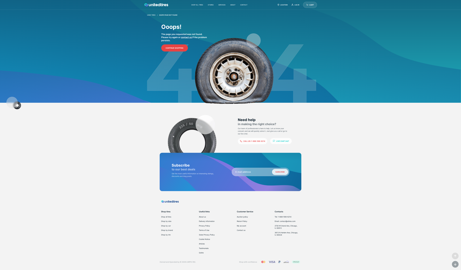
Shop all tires (166, 217)
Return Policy (242, 221)
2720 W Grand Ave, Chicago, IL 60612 (286, 227)
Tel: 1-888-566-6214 (283, 217)
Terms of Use (204, 230)
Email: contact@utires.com (285, 221)
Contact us (186, 37)
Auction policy (242, 217)
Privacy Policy (204, 226)
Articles (202, 244)
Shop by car (166, 226)
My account (241, 226)
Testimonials (204, 248)
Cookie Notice (204, 239)
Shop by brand (167, 230)
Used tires (151, 15)
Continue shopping (174, 48)
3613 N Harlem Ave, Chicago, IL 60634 (286, 234)
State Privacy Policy (207, 235)
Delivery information (207, 221)
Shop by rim (166, 235)
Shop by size (166, 221)
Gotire (201, 253)
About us (202, 217)
